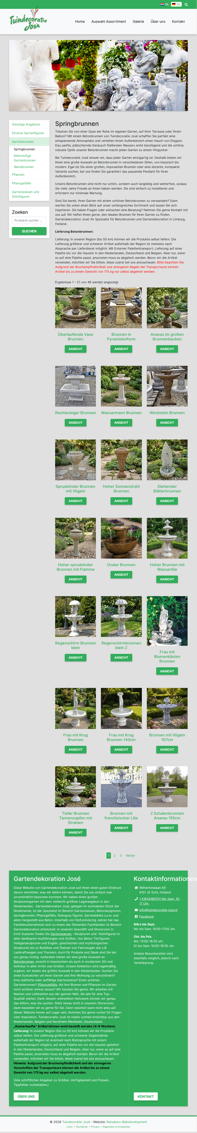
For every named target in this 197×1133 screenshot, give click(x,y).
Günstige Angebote (26, 124)
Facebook (146, 916)
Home (80, 21)
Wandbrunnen (24, 167)
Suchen (29, 231)
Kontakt (178, 21)
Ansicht (76, 349)
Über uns (158, 21)
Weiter (130, 855)
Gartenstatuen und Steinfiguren (25, 194)
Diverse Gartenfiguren (28, 133)
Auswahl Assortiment (108, 21)
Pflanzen (18, 174)
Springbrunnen (24, 149)
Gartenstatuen (61, 934)
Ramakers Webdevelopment (126, 1122)
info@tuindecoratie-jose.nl (158, 910)
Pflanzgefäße (21, 183)
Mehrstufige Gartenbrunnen (25, 158)
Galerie (138, 21)
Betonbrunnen (24, 961)
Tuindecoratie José (76, 1122)
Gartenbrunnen (23, 142)
